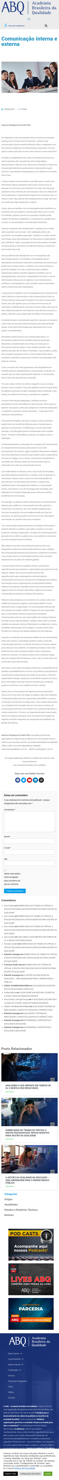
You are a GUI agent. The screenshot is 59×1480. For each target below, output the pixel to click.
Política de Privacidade (24, 1468)
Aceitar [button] (48, 1474)
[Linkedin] (35, 780)
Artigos (8, 1199)
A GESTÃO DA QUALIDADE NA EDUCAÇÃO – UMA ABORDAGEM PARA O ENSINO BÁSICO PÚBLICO (29, 978)
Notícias (9, 1215)
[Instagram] (41, 780)
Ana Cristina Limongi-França (16, 999)
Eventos (11, 1376)
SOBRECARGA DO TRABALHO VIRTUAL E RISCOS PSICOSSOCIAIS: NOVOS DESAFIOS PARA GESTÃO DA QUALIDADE (30, 909)
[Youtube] (29, 780)
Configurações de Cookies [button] (30, 1474)
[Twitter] (23, 780)
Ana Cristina (9, 906)
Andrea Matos (10, 992)
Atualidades (11, 1204)
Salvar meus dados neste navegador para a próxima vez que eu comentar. (12, 879)
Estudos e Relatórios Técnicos (21, 1209)
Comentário (9, 810)
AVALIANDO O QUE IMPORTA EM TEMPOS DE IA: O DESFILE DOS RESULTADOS (28, 1086)
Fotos (10, 1387)
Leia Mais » (9, 1092)
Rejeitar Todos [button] (10, 1474)
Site (5, 859)
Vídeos (11, 1392)
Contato (11, 1398)
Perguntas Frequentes (17, 1381)
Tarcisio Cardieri (11, 944)
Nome (7, 836)
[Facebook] (17, 780)
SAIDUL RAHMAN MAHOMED (16, 1006)
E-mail (7, 848)
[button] (29, 19)
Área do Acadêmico (16, 26)
